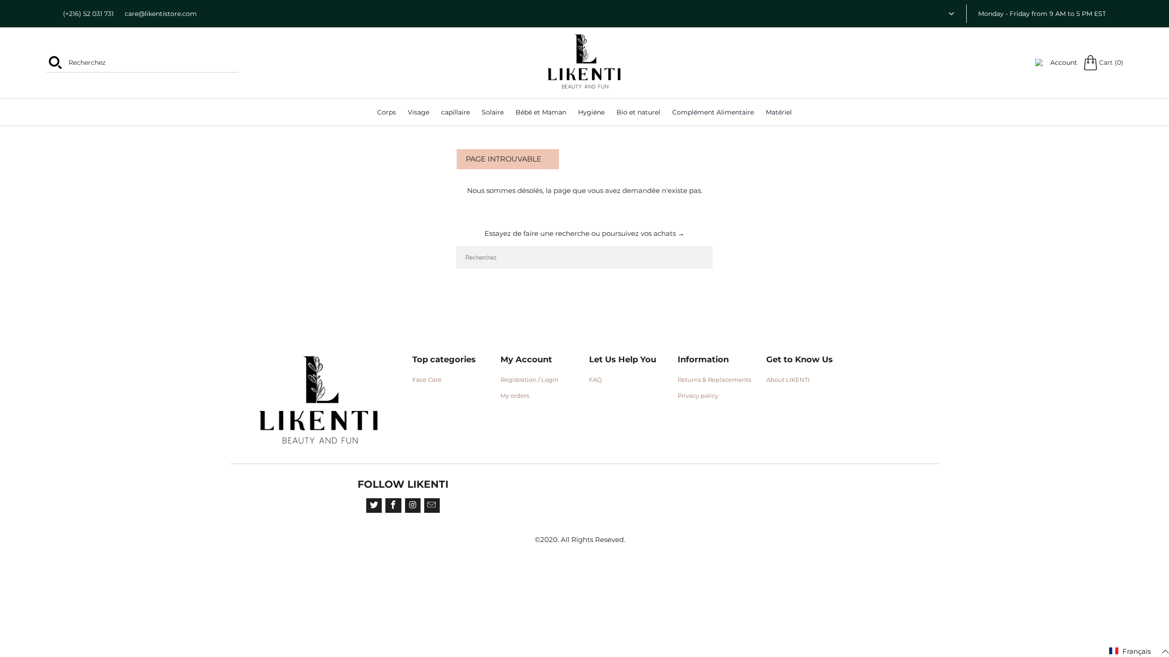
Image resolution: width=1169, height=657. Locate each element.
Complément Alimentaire (713, 112)
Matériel (779, 112)
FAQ (595, 379)
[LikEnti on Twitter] (374, 505)
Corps (386, 112)
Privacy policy (698, 395)
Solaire (493, 112)
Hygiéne (591, 112)
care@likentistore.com (161, 14)
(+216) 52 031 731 (88, 14)
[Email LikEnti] (432, 505)
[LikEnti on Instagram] (413, 505)
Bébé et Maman (541, 112)
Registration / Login (529, 379)
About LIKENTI (788, 379)
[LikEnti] (584, 61)
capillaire (455, 112)
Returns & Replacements (714, 379)
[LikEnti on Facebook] (393, 505)
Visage (418, 112)
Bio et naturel (638, 112)
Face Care (427, 379)
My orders (514, 395)
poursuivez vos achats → (643, 233)
